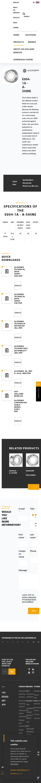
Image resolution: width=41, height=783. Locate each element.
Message (23, 570)
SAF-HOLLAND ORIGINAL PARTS (30, 730)
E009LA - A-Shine (13, 472)
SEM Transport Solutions (30, 694)
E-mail (22, 509)
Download (17, 286)
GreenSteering (30, 701)
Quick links (15, 183)
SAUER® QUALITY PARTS (29, 715)
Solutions (30, 35)
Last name (32, 536)
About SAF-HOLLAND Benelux (23, 51)
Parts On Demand (16, 10)
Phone (33, 551)
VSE (27, 705)
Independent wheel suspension (22, 713)
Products (18, 42)
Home (16, 35)
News (15, 23)
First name (21, 536)
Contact (16, 18)
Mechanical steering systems (22, 694)
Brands (32, 42)
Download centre (23, 59)
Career (15, 28)
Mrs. (36, 526)
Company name (22, 554)
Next (36, 487)
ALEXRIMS (30, 709)
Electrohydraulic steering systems (22, 704)
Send (34, 611)
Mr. (36, 516)
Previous (31, 487)
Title (32, 509)
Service (16, 2)
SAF (27, 722)
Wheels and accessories (22, 723)
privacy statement (29, 597)
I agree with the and (29, 598)
